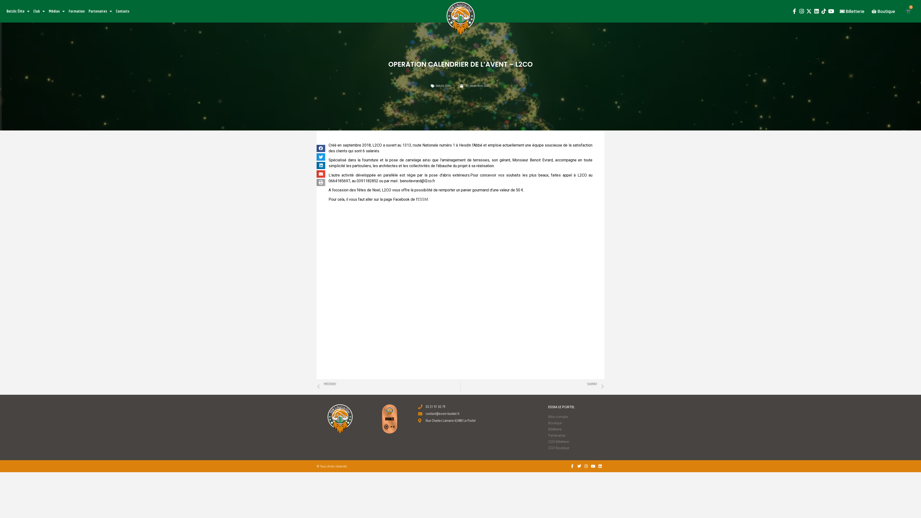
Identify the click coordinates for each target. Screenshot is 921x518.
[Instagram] (801, 11)
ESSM (423, 199)
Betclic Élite (16, 11)
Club (37, 11)
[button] (461, 18)
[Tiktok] (823, 11)
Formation (77, 11)
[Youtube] (831, 11)
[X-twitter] (809, 11)
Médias (54, 11)
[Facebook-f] (794, 11)
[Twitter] (579, 466)
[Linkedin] (816, 11)
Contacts (123, 11)
